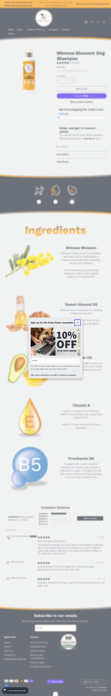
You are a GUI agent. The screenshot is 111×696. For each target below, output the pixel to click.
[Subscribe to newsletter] (77, 360)
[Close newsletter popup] (77, 322)
